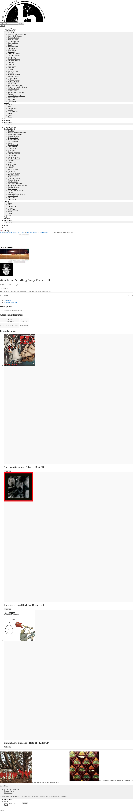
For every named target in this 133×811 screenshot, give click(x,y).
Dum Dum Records (14, 59)
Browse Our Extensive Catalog (15, 232)
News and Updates (10, 29)
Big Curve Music (13, 39)
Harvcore (11, 62)
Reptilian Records (13, 82)
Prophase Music (13, 78)
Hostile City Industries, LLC (14, 796)
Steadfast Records (13, 89)
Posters (10, 117)
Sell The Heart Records (15, 85)
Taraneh (10, 94)
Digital (10, 104)
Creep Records (12, 48)
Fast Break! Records (14, 60)
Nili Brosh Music (13, 71)
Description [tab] (7, 300)
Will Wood (11, 32)
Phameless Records (14, 75)
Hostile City (11, 64)
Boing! (10, 45)
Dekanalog (11, 52)
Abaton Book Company (15, 36)
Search (21, 23)
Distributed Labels (9, 31)
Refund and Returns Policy (12, 789)
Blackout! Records (13, 41)
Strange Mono (12, 90)
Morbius (10, 69)
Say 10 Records (13, 83)
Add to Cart (7, 471)
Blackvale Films (13, 43)
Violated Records (13, 97)
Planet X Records (13, 76)
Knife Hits (11, 67)
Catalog (6, 103)
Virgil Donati (12, 99)
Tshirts (10, 115)
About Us (7, 120)
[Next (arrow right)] (3, 810)
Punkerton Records (14, 80)
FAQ (5, 118)
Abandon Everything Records (17, 34)
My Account (8, 122)
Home (2, 232)
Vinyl (9, 106)
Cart (6, 805)
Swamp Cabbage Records (16, 92)
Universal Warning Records (16, 96)
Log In (10, 124)
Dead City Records (14, 53)
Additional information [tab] (11, 302)
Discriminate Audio (14, 55)
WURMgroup (12, 101)
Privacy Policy (8, 793)
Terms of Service (9, 791)
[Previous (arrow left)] (1, 810)
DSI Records (12, 57)
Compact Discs (12, 108)
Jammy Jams (12, 66)
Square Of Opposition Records (17, 87)
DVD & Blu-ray (13, 111)
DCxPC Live (12, 50)
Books (10, 113)
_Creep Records (32, 291)
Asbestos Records (13, 38)
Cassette (10, 110)
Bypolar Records (13, 46)
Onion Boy (11, 73)
